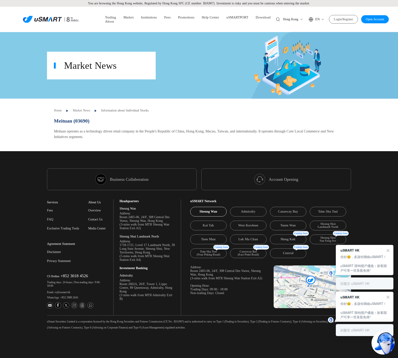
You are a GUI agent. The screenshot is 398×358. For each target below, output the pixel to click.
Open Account (375, 19)
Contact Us (95, 219)
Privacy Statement (59, 261)
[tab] (208, 212)
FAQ (50, 219)
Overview (94, 210)
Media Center (97, 228)
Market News (81, 110)
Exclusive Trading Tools (63, 228)
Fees (50, 210)
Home (58, 110)
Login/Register (343, 19)
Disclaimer (54, 252)
